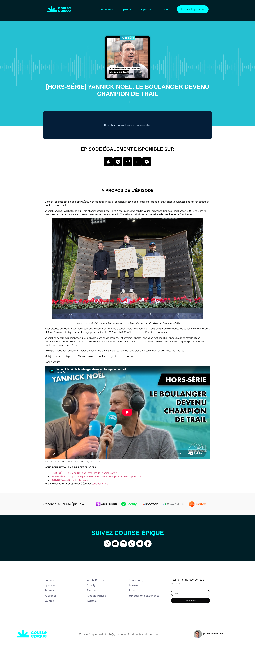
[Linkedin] (123, 543)
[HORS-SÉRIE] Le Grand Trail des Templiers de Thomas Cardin (84, 473)
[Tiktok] (131, 543)
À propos (146, 9)
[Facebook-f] (148, 543)
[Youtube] (115, 543)
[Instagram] (107, 543)
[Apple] (108, 161)
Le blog (165, 9)
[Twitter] (139, 543)
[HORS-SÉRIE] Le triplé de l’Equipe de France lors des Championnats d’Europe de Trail (96, 476)
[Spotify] (117, 161)
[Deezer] (127, 161)
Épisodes (127, 9)
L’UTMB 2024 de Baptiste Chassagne (70, 480)
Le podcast (106, 9)
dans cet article (100, 483)
